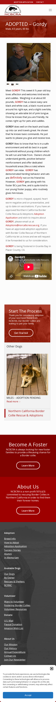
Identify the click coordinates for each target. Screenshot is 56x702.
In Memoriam (11, 557)
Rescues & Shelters (14, 581)
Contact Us (10, 655)
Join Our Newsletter (15, 659)
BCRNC (8, 585)
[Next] (43, 373)
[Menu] (50, 9)
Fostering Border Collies (17, 605)
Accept (28, 695)
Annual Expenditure (14, 652)
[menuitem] (50, 9)
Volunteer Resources (15, 609)
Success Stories (12, 550)
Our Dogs (9, 574)
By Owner (9, 577)
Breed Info (10, 538)
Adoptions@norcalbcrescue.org (22, 225)
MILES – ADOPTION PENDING (23, 397)
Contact (40, 2)
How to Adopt (11, 542)
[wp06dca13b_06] (23, 10)
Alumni (8, 553)
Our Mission (10, 644)
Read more (12, 401)
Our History (10, 648)
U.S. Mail (8, 620)
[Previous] (11, 373)
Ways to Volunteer (14, 601)
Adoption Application (23, 2)
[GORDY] (29, 62)
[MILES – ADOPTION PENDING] (27, 374)
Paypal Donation (13, 624)
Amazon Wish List (13, 628)
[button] (51, 668)
